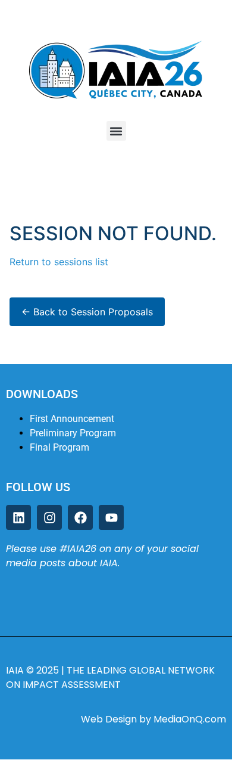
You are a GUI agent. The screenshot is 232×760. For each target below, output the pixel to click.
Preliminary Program (73, 433)
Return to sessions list (59, 262)
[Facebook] (80, 517)
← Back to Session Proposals (87, 312)
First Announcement (72, 418)
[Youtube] (111, 517)
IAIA (16, 670)
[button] (116, 131)
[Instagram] (49, 517)
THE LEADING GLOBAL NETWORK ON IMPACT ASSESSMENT (110, 677)
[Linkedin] (18, 517)
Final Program (59, 447)
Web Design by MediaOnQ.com (153, 719)
